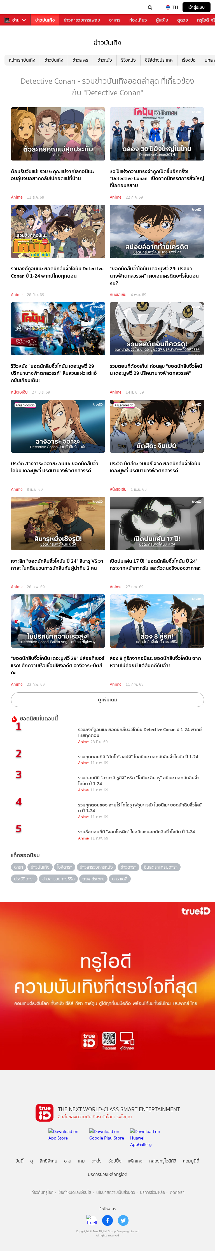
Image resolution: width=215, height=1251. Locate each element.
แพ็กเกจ (135, 1161)
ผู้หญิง (162, 20)
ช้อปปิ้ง (114, 1161)
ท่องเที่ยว (138, 20)
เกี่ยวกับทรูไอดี (42, 1193)
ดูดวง (182, 20)
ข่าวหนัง (104, 60)
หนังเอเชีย (118, 295)
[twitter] (123, 1220)
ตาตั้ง (97, 1161)
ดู (31, 1161)
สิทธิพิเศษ (48, 1161)
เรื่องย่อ (188, 60)
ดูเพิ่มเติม (107, 700)
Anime (17, 197)
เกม (81, 1161)
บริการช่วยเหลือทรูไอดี (107, 1174)
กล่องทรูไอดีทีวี (162, 1161)
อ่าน (16, 20)
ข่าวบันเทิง (45, 20)
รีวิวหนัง (128, 60)
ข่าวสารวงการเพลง (82, 20)
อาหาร (114, 20)
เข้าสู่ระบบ (196, 7)
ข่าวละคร (80, 60)
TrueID (15, 7)
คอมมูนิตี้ (191, 1161)
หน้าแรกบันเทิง (22, 60)
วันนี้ (20, 1161)
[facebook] (107, 1220)
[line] (91, 1220)
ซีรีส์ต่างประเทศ (159, 60)
